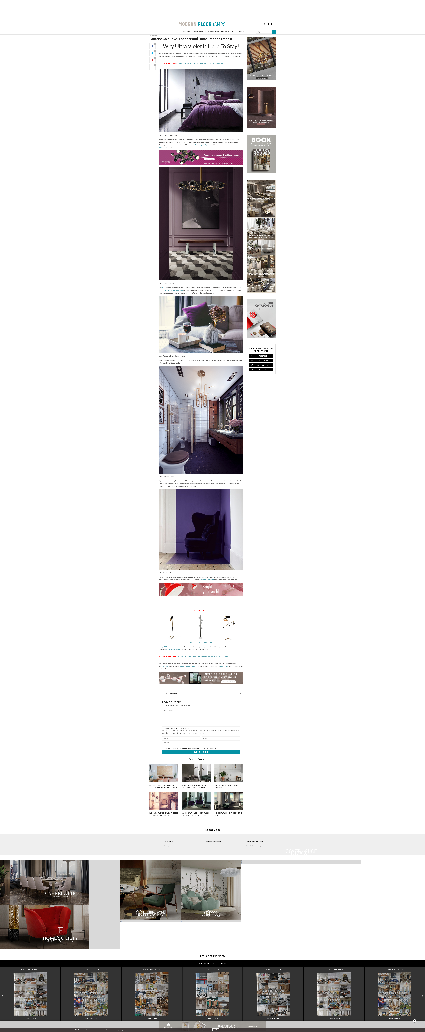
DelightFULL (163, 647)
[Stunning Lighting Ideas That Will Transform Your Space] (196, 773)
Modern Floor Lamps (187, 666)
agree (216, 1029)
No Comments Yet (171, 693)
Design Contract (170, 846)
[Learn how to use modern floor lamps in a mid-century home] (196, 801)
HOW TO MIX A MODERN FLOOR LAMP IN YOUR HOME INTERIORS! (202, 656)
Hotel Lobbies (212, 846)
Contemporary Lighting (212, 841)
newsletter (224, 666)
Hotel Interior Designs (254, 846)
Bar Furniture (170, 841)
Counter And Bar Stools (254, 841)
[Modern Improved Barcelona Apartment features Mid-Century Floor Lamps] (163, 773)
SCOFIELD (198, 642)
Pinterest (165, 666)
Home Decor (153, 35)
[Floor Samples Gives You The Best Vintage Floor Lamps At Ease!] (163, 801)
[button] (422, 995)
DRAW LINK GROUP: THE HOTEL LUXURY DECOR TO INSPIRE (200, 63)
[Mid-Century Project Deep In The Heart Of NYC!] (228, 801)
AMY (191, 642)
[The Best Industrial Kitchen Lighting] (228, 773)
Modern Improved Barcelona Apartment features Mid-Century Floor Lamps (163, 787)
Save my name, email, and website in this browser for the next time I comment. (189, 748)
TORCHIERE (207, 642)
